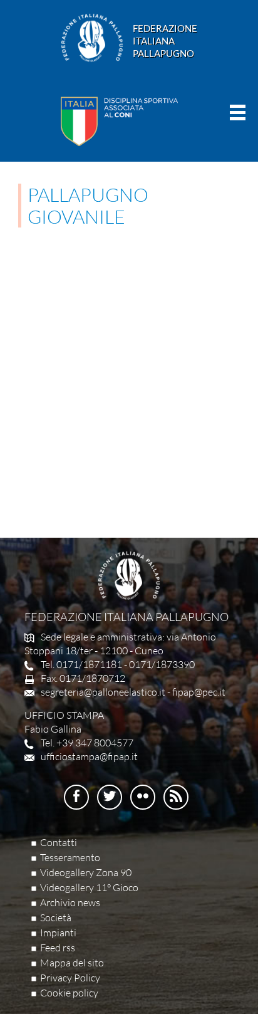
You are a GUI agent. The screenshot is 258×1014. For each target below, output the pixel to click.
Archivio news (70, 902)
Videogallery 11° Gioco (89, 887)
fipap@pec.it (198, 692)
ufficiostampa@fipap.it (89, 756)
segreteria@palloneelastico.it (103, 692)
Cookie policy (69, 992)
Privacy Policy (70, 977)
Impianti (58, 932)
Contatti (58, 842)
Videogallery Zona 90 (86, 872)
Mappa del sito (72, 962)
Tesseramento (70, 857)
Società (55, 917)
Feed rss (57, 947)
